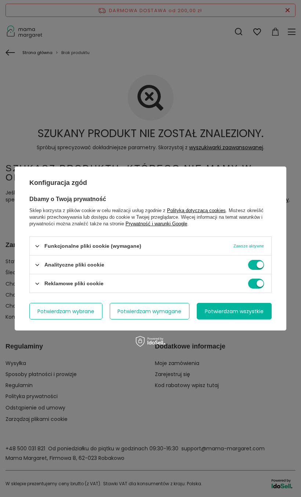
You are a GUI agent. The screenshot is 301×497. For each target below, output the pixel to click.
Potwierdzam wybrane (65, 311)
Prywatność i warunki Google (156, 223)
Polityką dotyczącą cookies (196, 210)
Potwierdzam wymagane (149, 311)
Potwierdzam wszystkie (234, 311)
